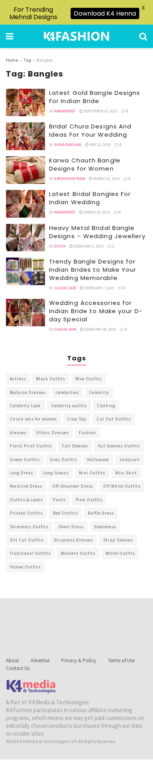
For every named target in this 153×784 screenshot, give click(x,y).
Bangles (44, 60)
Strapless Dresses (73, 540)
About (12, 660)
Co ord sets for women (33, 419)
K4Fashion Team (69, 178)
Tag (27, 60)
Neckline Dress (26, 486)
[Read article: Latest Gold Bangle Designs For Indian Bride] (25, 103)
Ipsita (60, 246)
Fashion (87, 432)
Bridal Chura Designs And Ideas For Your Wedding (90, 130)
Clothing (106, 405)
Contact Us (17, 668)
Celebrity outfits (69, 405)
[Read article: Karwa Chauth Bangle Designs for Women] (25, 170)
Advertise (40, 660)
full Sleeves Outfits (119, 446)
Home (12, 60)
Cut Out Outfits (114, 419)
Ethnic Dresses (52, 432)
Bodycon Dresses (28, 392)
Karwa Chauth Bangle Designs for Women (84, 164)
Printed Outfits (26, 513)
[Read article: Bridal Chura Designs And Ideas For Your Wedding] (25, 136)
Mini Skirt (126, 473)
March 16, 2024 (106, 178)
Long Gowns (56, 473)
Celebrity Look (25, 405)
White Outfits (120, 553)
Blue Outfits (88, 378)
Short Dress (71, 526)
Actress (18, 378)
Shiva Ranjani (67, 144)
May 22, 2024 (100, 144)
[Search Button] (143, 36)
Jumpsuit (129, 459)
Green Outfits (25, 459)
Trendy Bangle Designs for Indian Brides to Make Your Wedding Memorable (93, 269)
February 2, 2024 (88, 246)
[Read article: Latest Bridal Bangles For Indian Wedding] (25, 204)
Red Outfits (65, 513)
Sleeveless (105, 526)
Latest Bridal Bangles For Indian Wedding (90, 198)
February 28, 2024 (100, 329)
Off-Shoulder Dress (72, 486)
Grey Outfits (63, 459)
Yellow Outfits (25, 567)
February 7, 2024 (99, 287)
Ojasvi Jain (65, 287)
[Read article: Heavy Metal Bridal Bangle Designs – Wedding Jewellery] (25, 238)
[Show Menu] (9, 36)
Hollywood (98, 459)
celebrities (67, 392)
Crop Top (76, 419)
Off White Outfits (121, 486)
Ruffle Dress (101, 513)
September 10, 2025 (100, 111)
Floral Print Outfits (31, 446)
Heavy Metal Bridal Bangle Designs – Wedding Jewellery (97, 232)
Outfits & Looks (26, 499)
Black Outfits (50, 378)
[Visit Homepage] (76, 36)
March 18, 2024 (96, 212)
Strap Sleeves (118, 540)
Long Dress (21, 473)
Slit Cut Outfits (27, 540)
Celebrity (99, 392)
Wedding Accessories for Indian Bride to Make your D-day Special (95, 311)
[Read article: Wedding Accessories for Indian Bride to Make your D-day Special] (25, 313)
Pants (59, 499)
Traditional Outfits (30, 553)
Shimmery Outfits (29, 526)
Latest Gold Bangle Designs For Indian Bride (94, 97)
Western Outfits (78, 553)
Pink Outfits (89, 499)
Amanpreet (64, 111)
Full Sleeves (75, 446)
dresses (18, 432)
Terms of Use (121, 660)
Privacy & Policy (78, 660)
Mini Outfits (92, 473)
